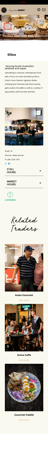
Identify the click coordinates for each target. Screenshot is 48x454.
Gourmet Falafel (24, 415)
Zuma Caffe (24, 355)
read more (24, 300)
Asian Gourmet (24, 295)
